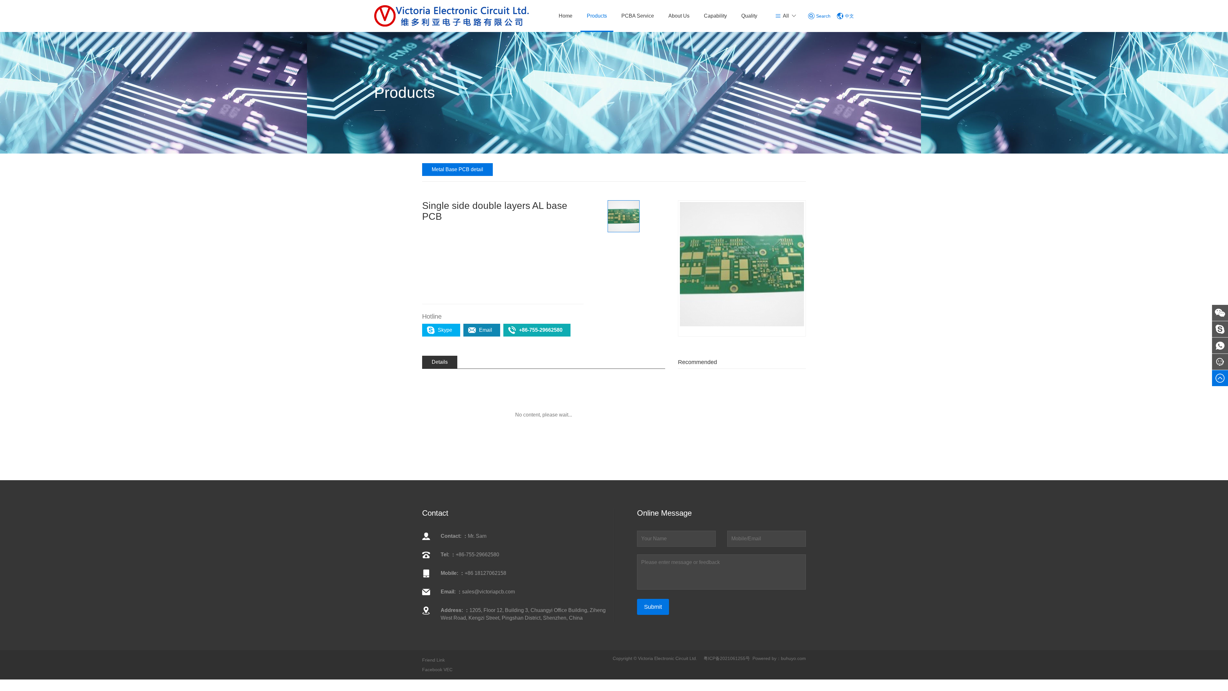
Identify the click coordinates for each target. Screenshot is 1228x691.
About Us (678, 16)
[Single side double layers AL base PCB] (742, 264)
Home (565, 16)
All (786, 16)
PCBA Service (637, 16)
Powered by (764, 658)
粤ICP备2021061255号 (727, 658)
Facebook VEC (437, 669)
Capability (715, 16)
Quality (749, 16)
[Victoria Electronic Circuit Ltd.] (451, 15)
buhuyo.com (793, 658)
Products (597, 16)
